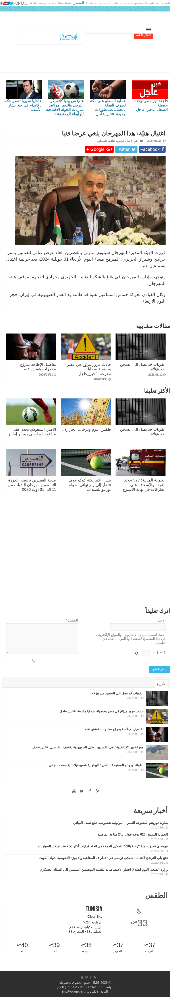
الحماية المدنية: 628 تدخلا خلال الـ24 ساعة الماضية (133, 834)
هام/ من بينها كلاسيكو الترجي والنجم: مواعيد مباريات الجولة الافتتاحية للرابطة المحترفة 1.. (65, 107)
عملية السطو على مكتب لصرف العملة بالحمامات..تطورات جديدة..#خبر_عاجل (106, 107)
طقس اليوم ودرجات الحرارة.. (86, 429)
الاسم (162, 620)
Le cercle (104, 3)
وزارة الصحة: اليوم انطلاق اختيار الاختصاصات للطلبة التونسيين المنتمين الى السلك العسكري (104, 869)
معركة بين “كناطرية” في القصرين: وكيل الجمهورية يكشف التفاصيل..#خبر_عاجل (87, 747)
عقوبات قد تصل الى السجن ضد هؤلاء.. (116, 693)
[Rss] (97, 791)
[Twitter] (81, 791)
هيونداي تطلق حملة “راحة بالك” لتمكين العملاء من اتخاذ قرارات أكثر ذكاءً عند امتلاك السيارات (103, 846)
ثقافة (112, 140)
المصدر (79, 2)
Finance (91, 3)
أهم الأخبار (132, 140)
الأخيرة (161, 684)
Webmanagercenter (43, 3)
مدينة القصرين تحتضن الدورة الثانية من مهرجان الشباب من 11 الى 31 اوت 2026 (32, 485)
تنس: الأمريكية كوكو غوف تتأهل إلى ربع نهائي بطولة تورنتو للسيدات (90, 485)
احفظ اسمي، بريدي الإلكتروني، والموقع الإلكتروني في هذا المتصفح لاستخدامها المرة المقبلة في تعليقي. (131, 638)
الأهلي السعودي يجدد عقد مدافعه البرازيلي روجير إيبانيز (32, 431)
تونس (120, 140)
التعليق (72, 620)
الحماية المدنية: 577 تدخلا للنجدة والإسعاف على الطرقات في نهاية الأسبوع (144, 485)
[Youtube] (73, 791)
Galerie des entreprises (127, 3)
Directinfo (64, 3)
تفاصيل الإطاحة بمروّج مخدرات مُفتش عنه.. (38, 366)
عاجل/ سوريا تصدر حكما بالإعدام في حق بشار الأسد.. (23, 105)
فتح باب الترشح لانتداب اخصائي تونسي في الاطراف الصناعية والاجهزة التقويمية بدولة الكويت (103, 858)
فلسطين (102, 140)
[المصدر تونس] (96, 35)
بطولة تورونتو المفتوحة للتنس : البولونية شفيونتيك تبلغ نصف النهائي (96, 765)
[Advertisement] (86, 554)
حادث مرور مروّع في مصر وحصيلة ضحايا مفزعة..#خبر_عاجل (89, 369)
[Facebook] (89, 791)
